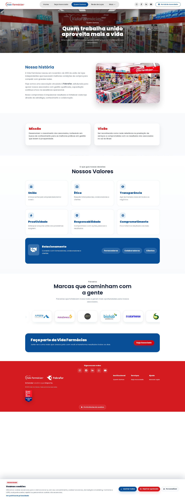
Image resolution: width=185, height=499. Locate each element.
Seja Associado (61, 4)
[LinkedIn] (146, 4)
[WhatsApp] (99, 370)
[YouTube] (151, 4)
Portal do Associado (169, 4)
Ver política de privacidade (17, 496)
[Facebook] (141, 4)
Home (46, 4)
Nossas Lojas (154, 379)
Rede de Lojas (97, 4)
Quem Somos (80, 4)
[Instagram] (136, 4)
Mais (111, 4)
